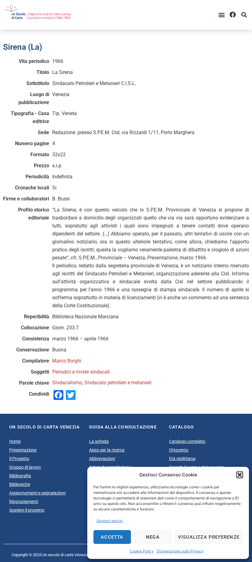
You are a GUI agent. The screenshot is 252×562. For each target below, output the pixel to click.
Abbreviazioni (102, 458)
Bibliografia (20, 475)
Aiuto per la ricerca (106, 450)
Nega (152, 537)
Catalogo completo (187, 441)
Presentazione (23, 450)
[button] (240, 475)
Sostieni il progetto (27, 510)
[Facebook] (232, 15)
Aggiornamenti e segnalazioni (37, 492)
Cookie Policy (142, 551)
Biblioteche (19, 484)
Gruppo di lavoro (25, 467)
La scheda (99, 441)
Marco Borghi (66, 361)
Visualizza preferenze (208, 537)
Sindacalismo (67, 383)
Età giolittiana (182, 458)
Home (15, 441)
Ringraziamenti (23, 501)
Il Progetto (19, 458)
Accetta (112, 537)
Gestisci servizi (109, 520)
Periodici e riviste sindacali (81, 372)
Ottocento (178, 450)
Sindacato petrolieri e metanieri (118, 383)
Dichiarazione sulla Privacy (180, 551)
